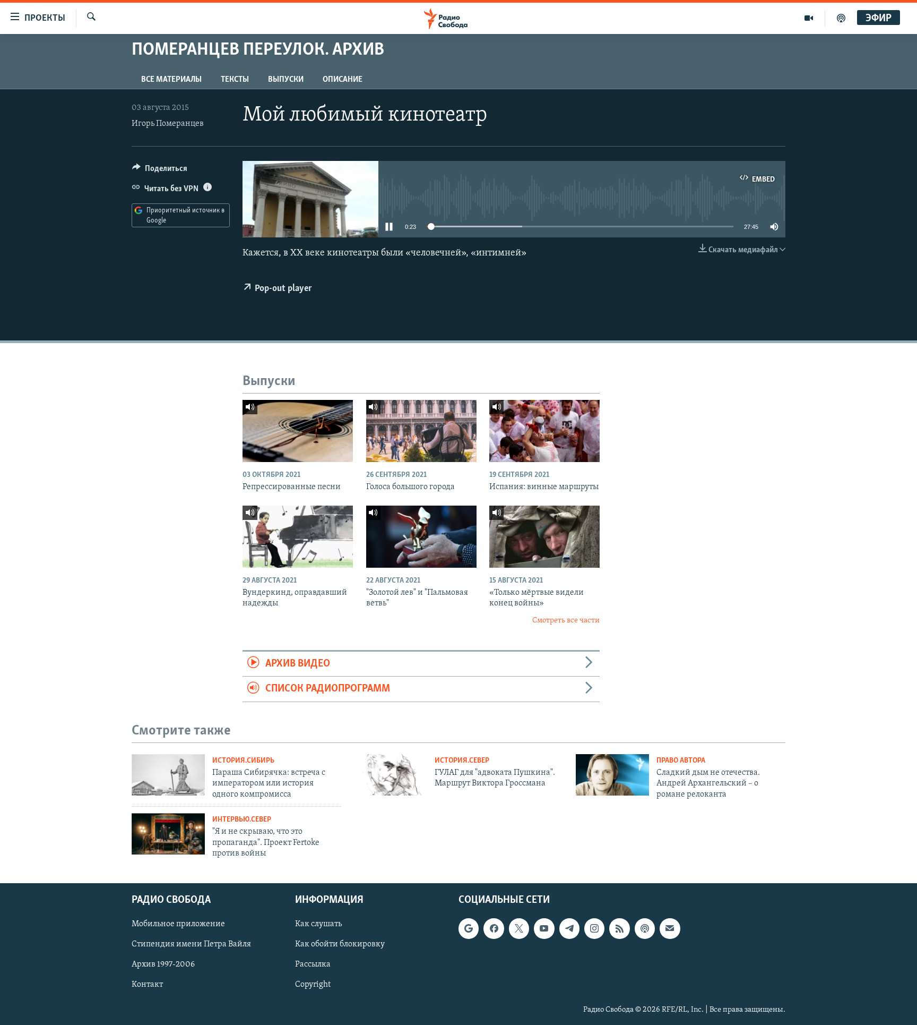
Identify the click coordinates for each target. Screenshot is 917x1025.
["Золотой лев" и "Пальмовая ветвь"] (421, 537)
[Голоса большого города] (421, 431)
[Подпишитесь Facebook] (493, 929)
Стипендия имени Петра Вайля (191, 945)
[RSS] (619, 929)
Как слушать (318, 924)
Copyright (313, 985)
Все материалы (171, 79)
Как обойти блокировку (340, 945)
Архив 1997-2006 (163, 965)
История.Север (462, 761)
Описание (342, 79)
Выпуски (286, 79)
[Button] (159, 171)
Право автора (680, 761)
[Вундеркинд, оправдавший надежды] (298, 537)
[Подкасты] (645, 929)
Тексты (235, 79)
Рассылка (313, 965)
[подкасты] (841, 18)
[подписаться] (670, 929)
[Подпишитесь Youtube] (544, 929)
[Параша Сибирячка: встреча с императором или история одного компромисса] (168, 775)
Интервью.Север (241, 820)
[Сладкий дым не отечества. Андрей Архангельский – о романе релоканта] (612, 775)
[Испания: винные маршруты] (544, 431)
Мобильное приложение (178, 924)
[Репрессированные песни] (298, 431)
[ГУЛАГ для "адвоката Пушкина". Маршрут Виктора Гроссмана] (390, 775)
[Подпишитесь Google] (468, 929)
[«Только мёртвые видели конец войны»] (544, 537)
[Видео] (809, 18)
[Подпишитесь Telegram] (569, 929)
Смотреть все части (566, 621)
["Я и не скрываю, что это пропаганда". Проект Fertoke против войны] (168, 834)
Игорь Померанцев (168, 123)
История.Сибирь (243, 761)
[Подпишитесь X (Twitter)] (519, 929)
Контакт (147, 985)
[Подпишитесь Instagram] (594, 929)
